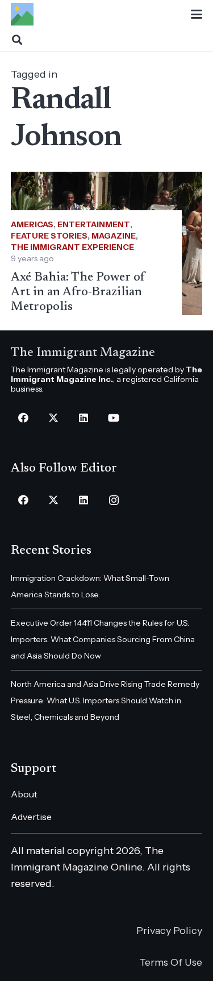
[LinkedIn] (84, 418)
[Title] (22, 14)
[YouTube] (114, 418)
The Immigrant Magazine (83, 353)
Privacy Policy (169, 930)
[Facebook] (23, 418)
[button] (197, 14)
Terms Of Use (170, 962)
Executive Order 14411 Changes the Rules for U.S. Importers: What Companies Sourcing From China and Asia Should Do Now (103, 639)
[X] (53, 418)
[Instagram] (114, 500)
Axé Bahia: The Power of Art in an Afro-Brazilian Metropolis (78, 292)
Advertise (31, 816)
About (24, 794)
